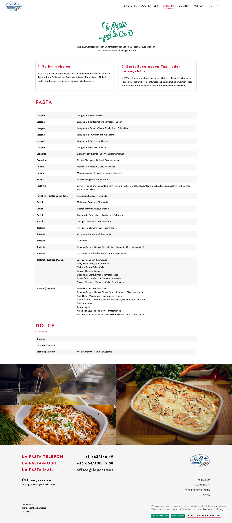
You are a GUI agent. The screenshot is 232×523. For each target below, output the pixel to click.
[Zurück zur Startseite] (13, 6)
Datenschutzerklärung (213, 509)
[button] (225, 6)
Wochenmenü (150, 6)
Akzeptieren (160, 515)
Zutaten (184, 6)
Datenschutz (202, 485)
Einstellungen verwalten (204, 515)
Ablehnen (178, 515)
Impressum (203, 480)
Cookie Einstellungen (197, 490)
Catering (169, 6)
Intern (206, 495)
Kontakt (199, 6)
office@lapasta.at (95, 470)
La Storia (130, 6)
